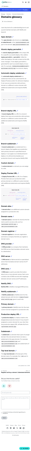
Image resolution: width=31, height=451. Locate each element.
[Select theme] (26, 2)
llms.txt (25, 433)
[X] (17, 428)
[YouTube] (20, 428)
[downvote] (9, 386)
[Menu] (29, 2)
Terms (19, 425)
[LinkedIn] (11, 428)
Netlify (7, 425)
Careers (12, 425)
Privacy (23, 425)
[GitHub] (7, 428)
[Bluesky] (14, 428)
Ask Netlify (25, 448)
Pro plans (25, 9)
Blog (16, 425)
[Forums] (24, 428)
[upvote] (3, 386)
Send (4, 418)
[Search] (23, 2)
